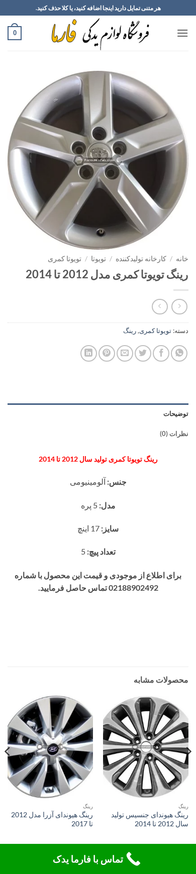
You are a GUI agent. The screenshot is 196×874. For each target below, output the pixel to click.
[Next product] (179, 306)
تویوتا (98, 259)
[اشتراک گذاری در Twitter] (143, 353)
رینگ (129, 330)
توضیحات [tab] (175, 413)
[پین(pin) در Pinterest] (107, 353)
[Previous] (188, 772)
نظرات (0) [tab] (174, 433)
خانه (182, 259)
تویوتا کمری (64, 259)
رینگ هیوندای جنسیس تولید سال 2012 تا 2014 (149, 819)
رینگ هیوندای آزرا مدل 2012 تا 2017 (52, 819)
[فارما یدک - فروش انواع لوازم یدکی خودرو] (98, 33)
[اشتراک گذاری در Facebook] (161, 353)
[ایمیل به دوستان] (125, 353)
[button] (182, 33)
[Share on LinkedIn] (88, 353)
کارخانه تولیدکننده (141, 259)
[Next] (8, 772)
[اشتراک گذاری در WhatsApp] (179, 353)
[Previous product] (159, 306)
